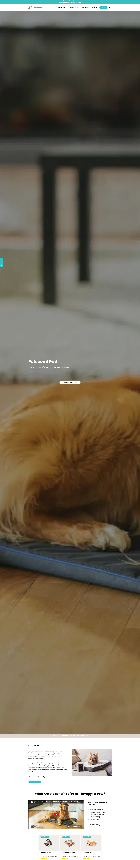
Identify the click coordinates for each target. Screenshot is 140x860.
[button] (110, 7)
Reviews (87, 7)
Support (95, 7)
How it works (74, 7)
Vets (82, 7)
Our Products (62, 7)
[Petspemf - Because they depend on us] (35, 7)
